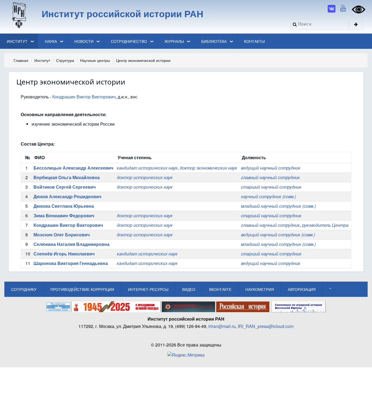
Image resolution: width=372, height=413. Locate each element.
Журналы (174, 41)
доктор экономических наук (208, 168)
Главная (21, 60)
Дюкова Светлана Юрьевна (63, 206)
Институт (17, 41)
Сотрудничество (129, 41)
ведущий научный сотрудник (270, 168)
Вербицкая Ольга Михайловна (66, 177)
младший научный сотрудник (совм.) (278, 206)
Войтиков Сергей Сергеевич (64, 187)
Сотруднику (23, 289)
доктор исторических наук (145, 177)
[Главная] (18, 15)
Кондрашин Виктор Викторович (83, 97)
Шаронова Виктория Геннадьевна (70, 263)
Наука (51, 41)
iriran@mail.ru (222, 326)
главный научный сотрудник (270, 177)
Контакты (254, 41)
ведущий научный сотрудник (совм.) (278, 234)
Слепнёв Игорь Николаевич (63, 254)
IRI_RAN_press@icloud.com (266, 326)
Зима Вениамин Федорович (63, 215)
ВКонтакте (220, 289)
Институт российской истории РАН (122, 13)
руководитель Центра (325, 225)
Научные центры (95, 60)
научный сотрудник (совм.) (268, 196)
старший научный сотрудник (271, 187)
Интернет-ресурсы (148, 289)
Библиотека (214, 41)
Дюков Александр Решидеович (67, 196)
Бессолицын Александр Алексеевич (73, 168)
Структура (65, 60)
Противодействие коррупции (82, 289)
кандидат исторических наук (147, 168)
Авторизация (302, 289)
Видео (188, 289)
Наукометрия (259, 289)
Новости (83, 41)
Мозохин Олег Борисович (61, 234)
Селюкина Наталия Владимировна (71, 244)
